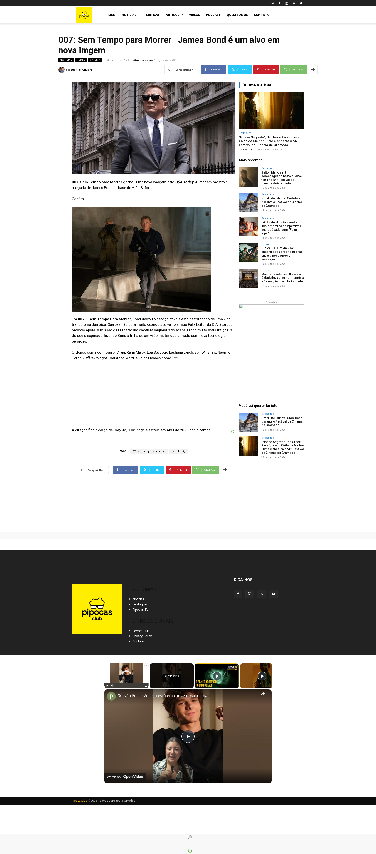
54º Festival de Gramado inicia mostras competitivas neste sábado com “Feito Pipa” (281, 228)
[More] (313, 69)
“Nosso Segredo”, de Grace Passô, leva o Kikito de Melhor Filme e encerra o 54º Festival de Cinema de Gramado (270, 141)
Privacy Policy (142, 636)
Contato (262, 15)
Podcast (213, 15)
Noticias (66, 59)
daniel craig (178, 451)
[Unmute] (112, 685)
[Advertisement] (271, 495)
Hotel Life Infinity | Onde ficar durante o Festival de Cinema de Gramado (282, 202)
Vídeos (194, 15)
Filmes (81, 59)
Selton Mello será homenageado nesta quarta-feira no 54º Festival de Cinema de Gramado (281, 178)
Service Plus (141, 631)
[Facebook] (279, 3)
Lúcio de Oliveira (81, 69)
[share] (263, 693)
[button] (273, 3)
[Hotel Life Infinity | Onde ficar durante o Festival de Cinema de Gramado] (248, 202)
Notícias (129, 15)
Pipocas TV (140, 609)
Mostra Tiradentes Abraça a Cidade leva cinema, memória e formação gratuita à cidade (282, 277)
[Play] (107, 685)
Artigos (172, 15)
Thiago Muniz (247, 149)
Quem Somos (237, 15)
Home (111, 15)
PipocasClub (79, 800)
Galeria (95, 59)
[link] (111, 696)
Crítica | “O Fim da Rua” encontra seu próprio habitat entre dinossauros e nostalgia (281, 253)
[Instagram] (286, 3)
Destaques (245, 133)
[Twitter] (293, 3)
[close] (190, 837)
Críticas (153, 15)
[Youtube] (301, 3)
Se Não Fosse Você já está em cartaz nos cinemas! (164, 695)
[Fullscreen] (146, 685)
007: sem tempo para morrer (149, 451)
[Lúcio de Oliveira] (62, 70)
